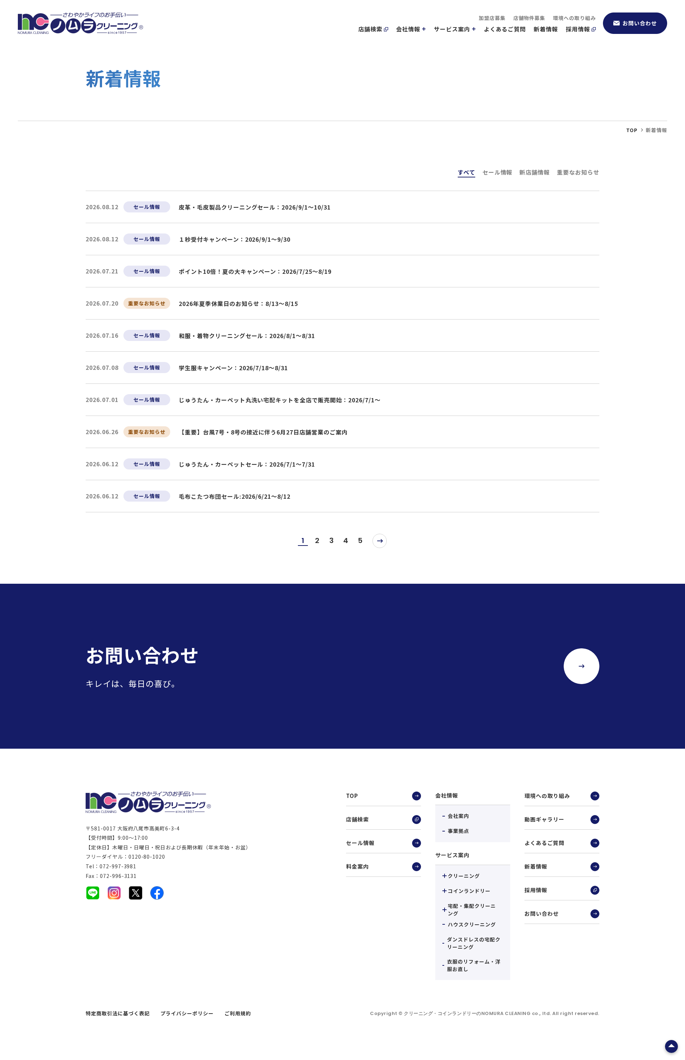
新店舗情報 (534, 172)
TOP (352, 795)
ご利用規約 (237, 1013)
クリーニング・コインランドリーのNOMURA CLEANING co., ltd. (478, 1013)
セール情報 (497, 172)
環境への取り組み (574, 17)
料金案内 (357, 866)
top (632, 130)
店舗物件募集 (529, 17)
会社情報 (408, 29)
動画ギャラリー (544, 819)
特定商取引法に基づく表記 (118, 1013)
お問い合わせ (640, 23)
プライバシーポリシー (187, 1013)
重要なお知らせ (578, 172)
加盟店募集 (492, 17)
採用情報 (578, 29)
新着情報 (546, 29)
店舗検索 (370, 29)
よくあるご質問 (505, 29)
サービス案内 (452, 29)
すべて (466, 172)
